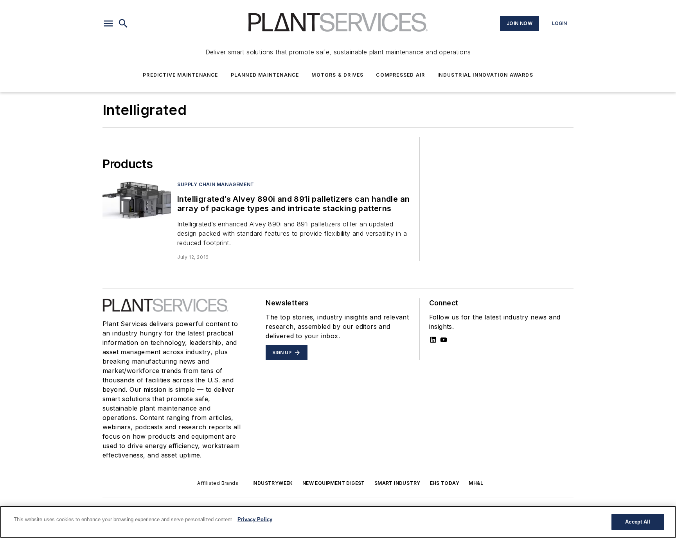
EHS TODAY (445, 483)
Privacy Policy (254, 519)
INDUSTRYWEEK (272, 483)
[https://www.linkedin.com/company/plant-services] (433, 340)
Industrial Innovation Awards (485, 75)
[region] (338, 522)
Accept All (637, 522)
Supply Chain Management (215, 184)
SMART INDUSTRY (397, 483)
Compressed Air (400, 75)
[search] (123, 23)
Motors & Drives (337, 75)
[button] (108, 23)
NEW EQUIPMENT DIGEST (333, 483)
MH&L (476, 483)
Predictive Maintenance (180, 75)
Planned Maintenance (265, 75)
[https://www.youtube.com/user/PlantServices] (444, 340)
